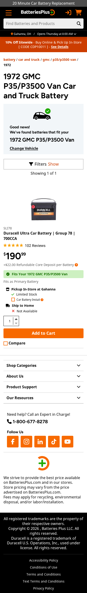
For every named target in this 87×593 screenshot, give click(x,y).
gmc (46, 59)
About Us (14, 376)
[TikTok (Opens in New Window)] (54, 441)
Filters (41, 164)
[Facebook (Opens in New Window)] (13, 441)
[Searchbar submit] (79, 23)
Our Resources (19, 397)
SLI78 (7, 228)
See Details (59, 46)
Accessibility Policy (43, 560)
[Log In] (68, 12)
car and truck (29, 59)
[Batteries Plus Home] (38, 12)
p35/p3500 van (64, 59)
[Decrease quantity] (16, 323)
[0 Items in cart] (78, 12)
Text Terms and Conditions (43, 581)
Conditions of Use (43, 567)
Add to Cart (43, 333)
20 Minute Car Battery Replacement (44, 3)
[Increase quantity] (16, 319)
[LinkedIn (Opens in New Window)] (40, 441)
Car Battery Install (28, 300)
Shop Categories (21, 365)
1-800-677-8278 (30, 421)
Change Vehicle (24, 148)
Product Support (21, 386)
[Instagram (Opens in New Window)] (26, 441)
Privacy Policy (43, 588)
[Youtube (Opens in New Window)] (67, 441)
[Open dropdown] (76, 264)
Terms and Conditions (43, 574)
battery (9, 59)
